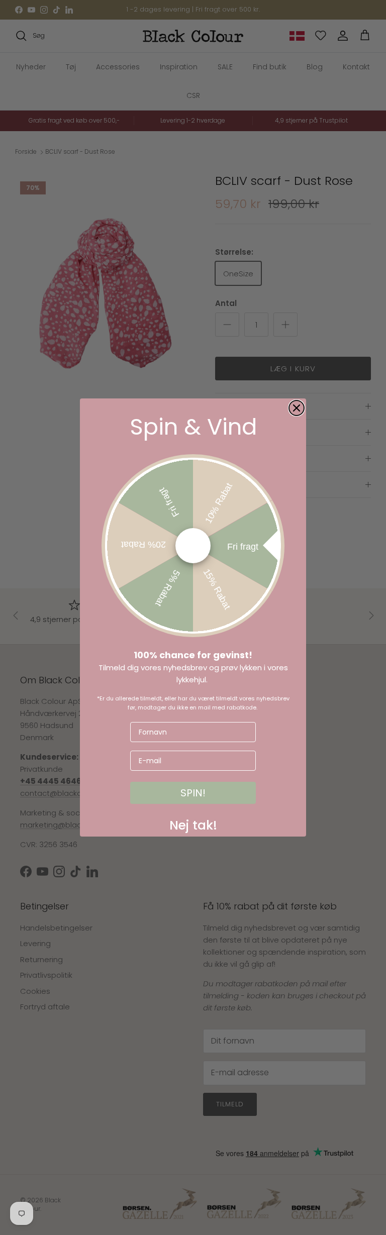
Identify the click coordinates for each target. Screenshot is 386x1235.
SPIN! (193, 793)
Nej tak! (193, 823)
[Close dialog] (296, 408)
